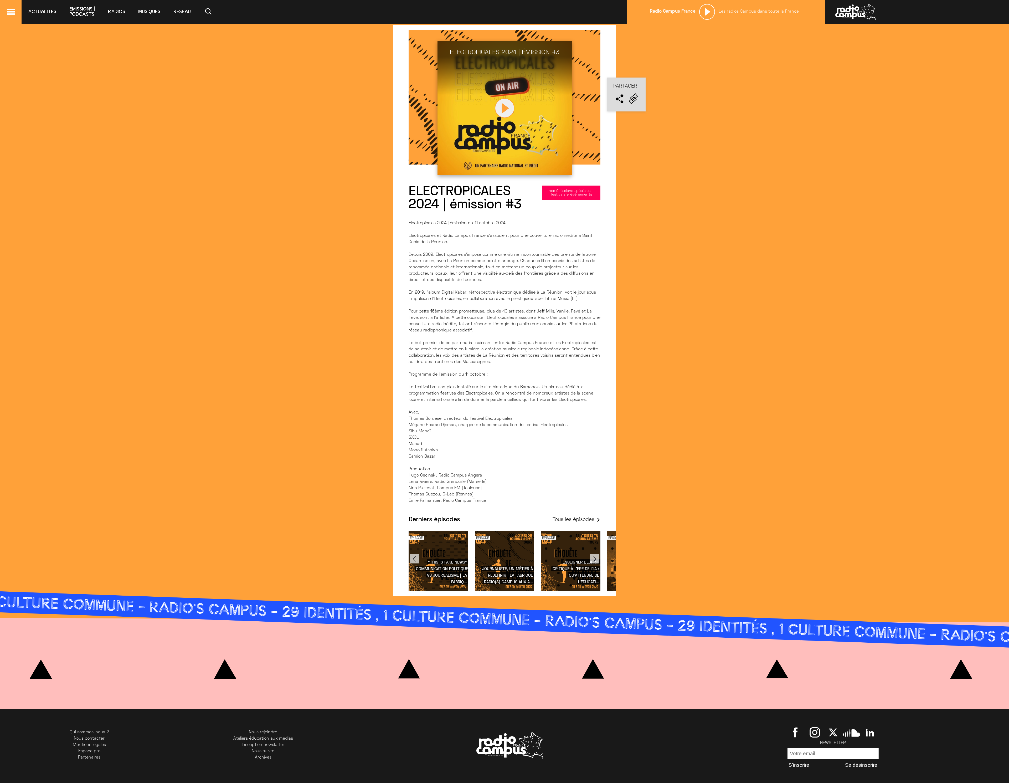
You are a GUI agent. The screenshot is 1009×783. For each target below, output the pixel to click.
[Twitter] (833, 732)
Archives (263, 757)
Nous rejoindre (263, 732)
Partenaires (89, 757)
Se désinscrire (861, 765)
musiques (149, 11)
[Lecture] (707, 12)
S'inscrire (799, 765)
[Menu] (11, 12)
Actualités (42, 11)
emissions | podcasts (82, 11)
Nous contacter (89, 738)
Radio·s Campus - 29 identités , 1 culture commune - (380, 616)
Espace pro (89, 751)
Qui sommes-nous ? (89, 732)
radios (116, 11)
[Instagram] (814, 732)
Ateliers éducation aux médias (263, 738)
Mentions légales (89, 745)
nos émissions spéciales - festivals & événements (571, 192)
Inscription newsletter (263, 745)
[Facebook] (796, 732)
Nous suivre (263, 751)
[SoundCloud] (851, 732)
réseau (182, 11)
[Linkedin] (869, 732)
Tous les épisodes (573, 520)
